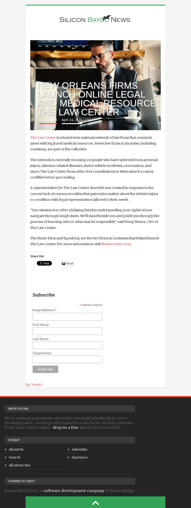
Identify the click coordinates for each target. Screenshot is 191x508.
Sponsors (79, 457)
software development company (74, 490)
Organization (42, 353)
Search (14, 457)
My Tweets (34, 384)
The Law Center (43, 137)
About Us (16, 449)
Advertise (79, 449)
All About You (19, 465)
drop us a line (65, 427)
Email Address (44, 310)
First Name (41, 325)
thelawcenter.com (116, 244)
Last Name (41, 339)
